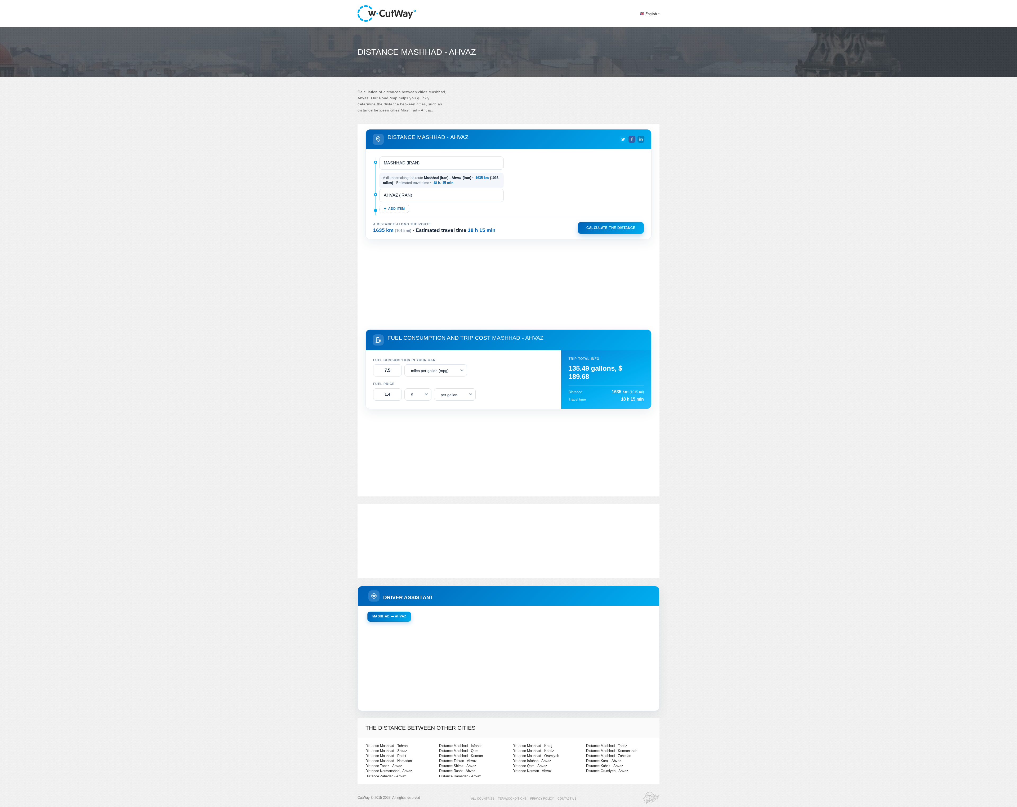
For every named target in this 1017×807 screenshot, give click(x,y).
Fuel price (384, 383)
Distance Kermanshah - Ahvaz (388, 771)
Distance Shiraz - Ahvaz (457, 766)
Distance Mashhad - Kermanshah (611, 751)
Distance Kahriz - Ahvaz (604, 766)
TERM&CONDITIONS (512, 798)
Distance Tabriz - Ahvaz (383, 766)
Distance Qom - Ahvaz (529, 766)
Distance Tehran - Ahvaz (458, 761)
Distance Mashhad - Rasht (385, 756)
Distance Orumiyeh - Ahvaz (607, 771)
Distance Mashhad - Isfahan (460, 746)
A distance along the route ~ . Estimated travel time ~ (440, 180)
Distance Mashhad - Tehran (386, 746)
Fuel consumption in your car (404, 360)
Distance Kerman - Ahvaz (532, 771)
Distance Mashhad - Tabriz (606, 746)
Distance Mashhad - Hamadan (388, 761)
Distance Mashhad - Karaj (532, 746)
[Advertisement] (508, 283)
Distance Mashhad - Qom (458, 751)
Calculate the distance (610, 228)
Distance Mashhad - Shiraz (386, 751)
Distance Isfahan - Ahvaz (531, 761)
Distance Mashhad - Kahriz (533, 751)
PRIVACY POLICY (542, 798)
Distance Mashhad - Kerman (461, 756)
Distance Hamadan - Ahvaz (460, 776)
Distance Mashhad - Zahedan (608, 756)
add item (396, 208)
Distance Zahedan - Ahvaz (385, 776)
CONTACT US (566, 798)
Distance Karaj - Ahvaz (603, 761)
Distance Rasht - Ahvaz (457, 771)
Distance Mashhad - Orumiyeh (535, 756)
